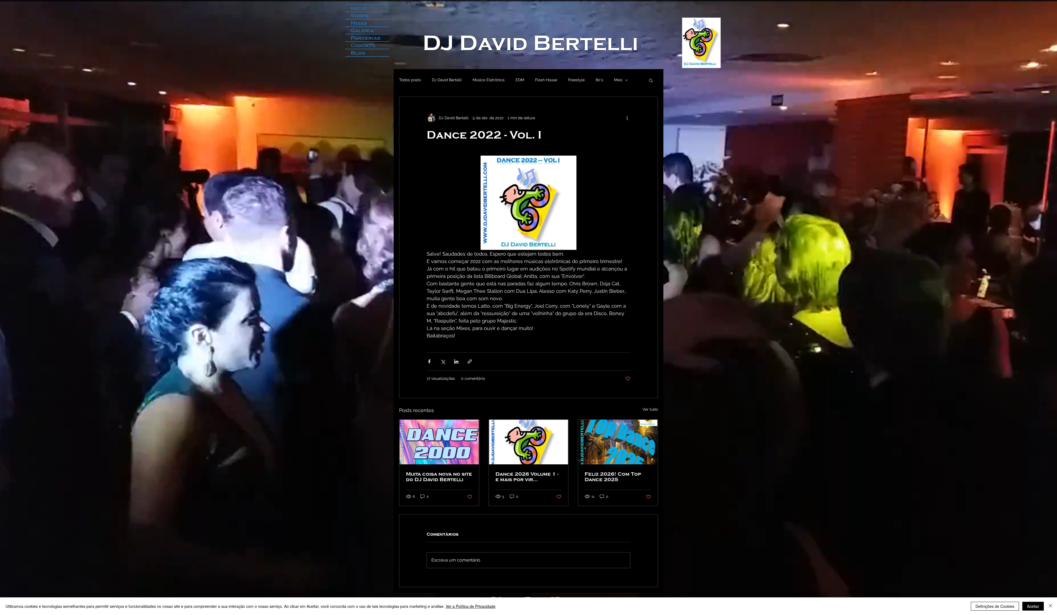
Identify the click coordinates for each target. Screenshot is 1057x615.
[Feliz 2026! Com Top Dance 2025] (618, 442)
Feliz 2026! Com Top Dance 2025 (613, 476)
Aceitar (1033, 606)
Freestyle (576, 80)
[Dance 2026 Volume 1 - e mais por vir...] (528, 442)
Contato (363, 45)
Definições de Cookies (995, 606)
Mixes (359, 23)
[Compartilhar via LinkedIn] (456, 361)
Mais (618, 80)
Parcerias (365, 38)
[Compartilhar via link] (469, 361)
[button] (650, 80)
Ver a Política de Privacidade (470, 606)
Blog (358, 53)
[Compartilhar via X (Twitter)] (442, 361)
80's (599, 80)
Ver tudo (650, 409)
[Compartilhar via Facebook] (429, 361)
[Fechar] (1050, 606)
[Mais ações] (627, 118)
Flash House (546, 80)
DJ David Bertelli (530, 43)
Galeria (362, 30)
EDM (520, 80)
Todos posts (410, 80)
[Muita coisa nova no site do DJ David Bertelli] (439, 442)
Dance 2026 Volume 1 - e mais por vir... (526, 476)
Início (359, 8)
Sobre (360, 15)
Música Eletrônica (489, 80)
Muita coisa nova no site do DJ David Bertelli (439, 476)
